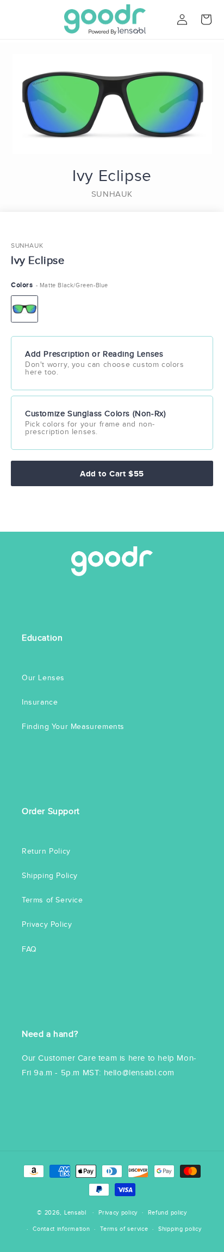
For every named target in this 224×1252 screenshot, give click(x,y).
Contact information (61, 1228)
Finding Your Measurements (73, 726)
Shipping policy (180, 1228)
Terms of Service (52, 900)
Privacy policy (118, 1212)
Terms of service (124, 1228)
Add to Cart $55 (112, 473)
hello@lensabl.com (139, 1072)
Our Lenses (43, 678)
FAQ (29, 949)
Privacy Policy (47, 924)
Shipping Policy (50, 876)
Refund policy (167, 1212)
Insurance (40, 702)
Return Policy (46, 851)
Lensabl (75, 1212)
